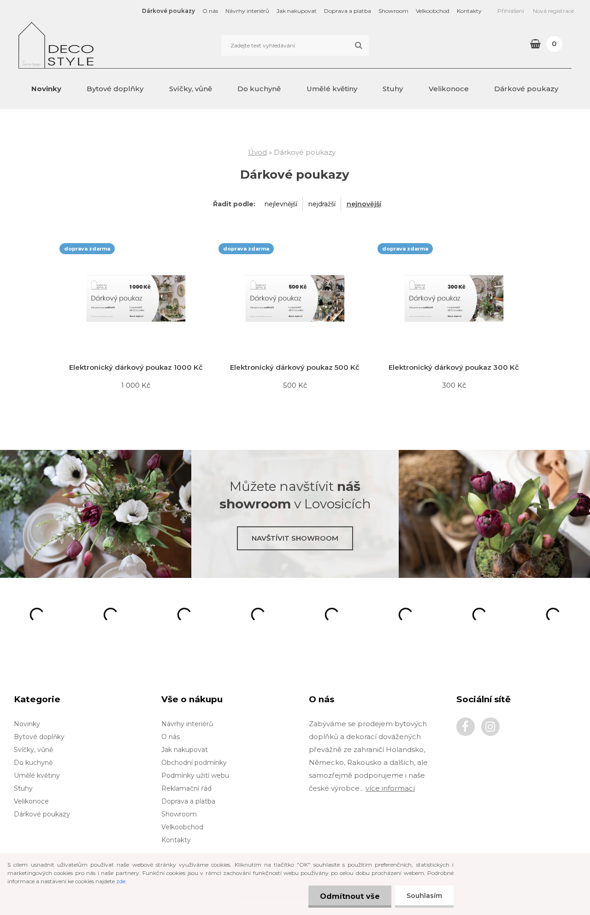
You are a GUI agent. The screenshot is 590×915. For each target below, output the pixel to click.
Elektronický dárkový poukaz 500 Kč (295, 367)
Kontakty (469, 10)
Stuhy (393, 88)
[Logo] (81, 45)
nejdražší (322, 204)
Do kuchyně (259, 88)
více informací (390, 788)
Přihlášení (510, 10)
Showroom (393, 10)
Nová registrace (553, 10)
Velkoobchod (432, 10)
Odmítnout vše (350, 896)
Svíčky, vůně (190, 88)
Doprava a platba (347, 10)
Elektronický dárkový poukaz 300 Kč (454, 367)
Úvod (257, 152)
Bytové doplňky (115, 88)
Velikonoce (449, 88)
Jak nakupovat (297, 10)
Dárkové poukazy (168, 10)
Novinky (46, 88)
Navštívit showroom (295, 538)
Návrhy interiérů (247, 10)
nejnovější (364, 204)
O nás (210, 10)
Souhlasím (424, 896)
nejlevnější (281, 204)
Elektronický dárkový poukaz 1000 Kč (136, 367)
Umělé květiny (332, 88)
